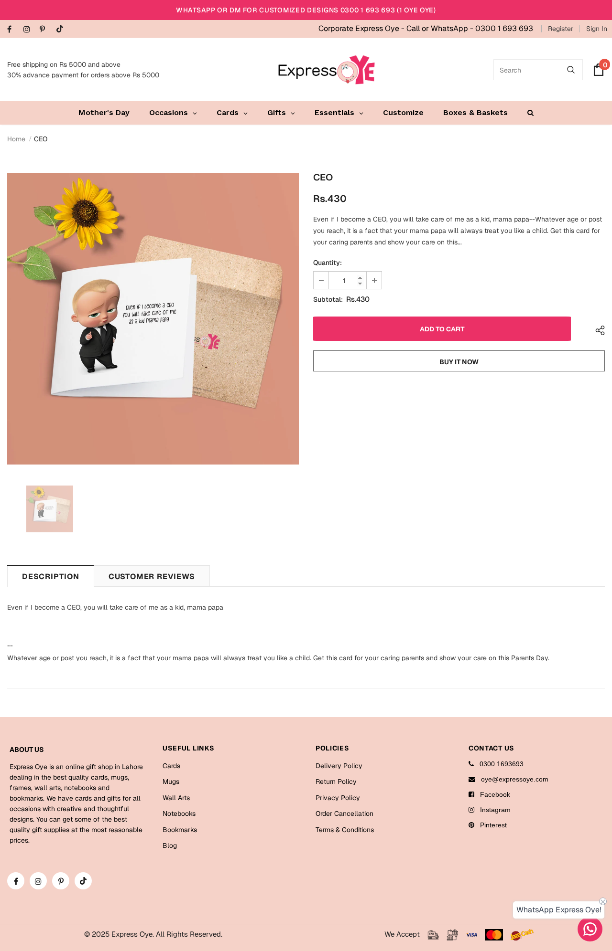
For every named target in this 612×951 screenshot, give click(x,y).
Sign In (596, 28)
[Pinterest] (46, 30)
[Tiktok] (62, 29)
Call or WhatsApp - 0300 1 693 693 (469, 28)
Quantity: (327, 262)
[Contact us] (590, 929)
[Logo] (326, 69)
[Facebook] (13, 30)
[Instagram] (29, 30)
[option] (153, 319)
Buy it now (459, 362)
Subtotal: (328, 299)
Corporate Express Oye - (362, 28)
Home (16, 139)
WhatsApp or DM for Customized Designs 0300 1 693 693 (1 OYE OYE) (306, 10)
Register (560, 28)
